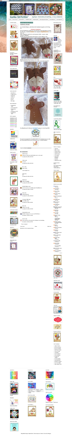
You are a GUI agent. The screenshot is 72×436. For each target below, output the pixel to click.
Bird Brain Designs (58, 349)
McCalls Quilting (57, 358)
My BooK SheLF (21, 19)
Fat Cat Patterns (57, 355)
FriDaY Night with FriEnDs (44, 19)
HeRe (45, 30)
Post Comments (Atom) (29, 228)
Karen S (23, 218)
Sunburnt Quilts (57, 240)
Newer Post (22, 226)
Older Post (49, 226)
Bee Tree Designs (58, 348)
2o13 (13, 126)
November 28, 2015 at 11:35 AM (27, 176)
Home (10, 19)
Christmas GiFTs (57, 152)
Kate (23, 205)
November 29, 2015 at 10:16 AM (27, 195)
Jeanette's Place (57, 193)
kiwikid (23, 179)
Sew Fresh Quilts (58, 245)
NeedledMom (57, 204)
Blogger (49, 433)
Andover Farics (57, 345)
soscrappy (56, 212)
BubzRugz (56, 210)
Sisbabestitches (25, 212)
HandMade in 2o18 (13, 121)
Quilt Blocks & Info (58, 160)
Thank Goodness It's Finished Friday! (58, 222)
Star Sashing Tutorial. (57, 165)
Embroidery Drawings (57, 157)
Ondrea (23, 160)
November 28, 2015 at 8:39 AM (27, 156)
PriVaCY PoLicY (15, 19)
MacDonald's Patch (58, 248)
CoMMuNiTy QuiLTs (28, 19)
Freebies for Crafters (57, 357)
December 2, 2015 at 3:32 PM (27, 215)
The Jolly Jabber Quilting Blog (57, 219)
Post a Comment (24, 224)
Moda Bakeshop (57, 360)
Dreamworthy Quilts (57, 238)
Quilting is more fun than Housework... (58, 207)
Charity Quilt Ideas (57, 167)
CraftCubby (57, 352)
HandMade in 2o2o (13, 119)
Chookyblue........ (57, 188)
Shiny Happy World (58, 232)
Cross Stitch (57, 155)
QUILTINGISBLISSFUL (58, 196)
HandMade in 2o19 (13, 120)
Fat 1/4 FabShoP (57, 353)
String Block (56, 166)
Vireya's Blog (57, 191)
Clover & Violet (57, 351)
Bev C (23, 166)
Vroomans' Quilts (25, 199)
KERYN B (24, 153)
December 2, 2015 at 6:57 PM (27, 221)
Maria (23, 192)
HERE (48, 128)
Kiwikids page (57, 199)
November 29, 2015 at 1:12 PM (27, 202)
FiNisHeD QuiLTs (35, 19)
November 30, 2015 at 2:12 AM (27, 208)
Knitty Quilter (57, 243)
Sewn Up (56, 186)
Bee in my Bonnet (58, 347)
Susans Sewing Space (57, 215)
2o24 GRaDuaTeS (52, 19)
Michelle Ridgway (25, 26)
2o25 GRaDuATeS (59, 19)
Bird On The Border (58, 227)
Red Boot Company (58, 361)
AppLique (56, 148)
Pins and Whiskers (58, 250)
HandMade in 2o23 (14, 111)
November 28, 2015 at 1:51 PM (27, 182)
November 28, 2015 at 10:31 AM (27, 163)
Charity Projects (57, 151)
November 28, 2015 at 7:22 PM (27, 189)
